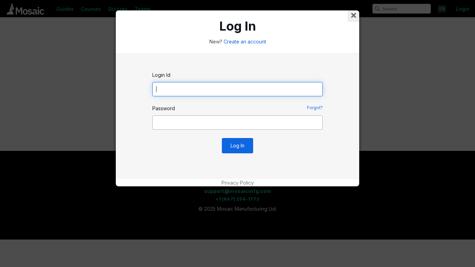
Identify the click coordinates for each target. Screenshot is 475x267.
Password (163, 108)
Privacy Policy (238, 183)
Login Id (161, 75)
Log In (237, 145)
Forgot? (315, 107)
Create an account (245, 41)
